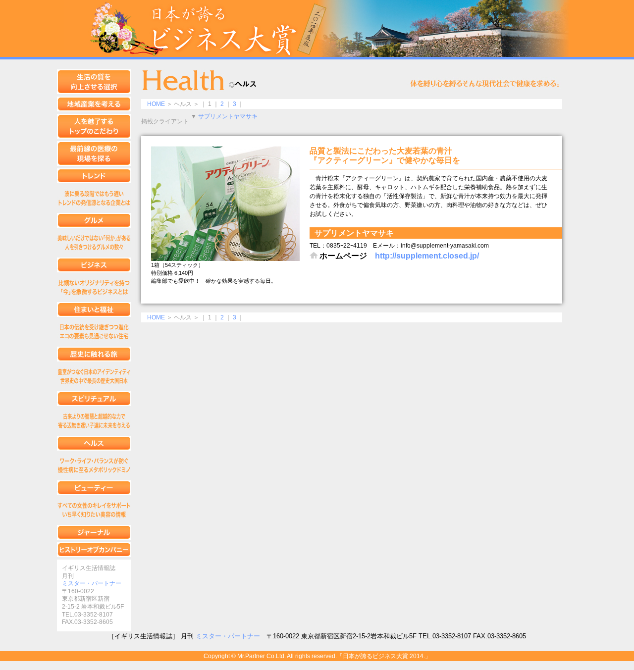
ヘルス (94, 443)
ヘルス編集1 (94, 465)
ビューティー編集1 (94, 510)
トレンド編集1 (94, 198)
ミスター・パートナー (91, 583)
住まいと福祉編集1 (94, 331)
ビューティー (94, 487)
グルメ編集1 (94, 242)
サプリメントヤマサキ (228, 116)
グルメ (94, 220)
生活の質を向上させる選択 (94, 81)
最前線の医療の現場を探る (94, 153)
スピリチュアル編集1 (94, 421)
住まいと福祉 (94, 309)
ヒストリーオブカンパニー (94, 549)
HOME (156, 104)
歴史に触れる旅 (94, 354)
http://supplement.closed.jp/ (427, 256)
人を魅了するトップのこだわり (94, 126)
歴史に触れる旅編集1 (94, 376)
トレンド (94, 175)
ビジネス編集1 (94, 287)
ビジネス (94, 265)
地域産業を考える (94, 104)
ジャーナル (94, 532)
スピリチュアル (94, 398)
